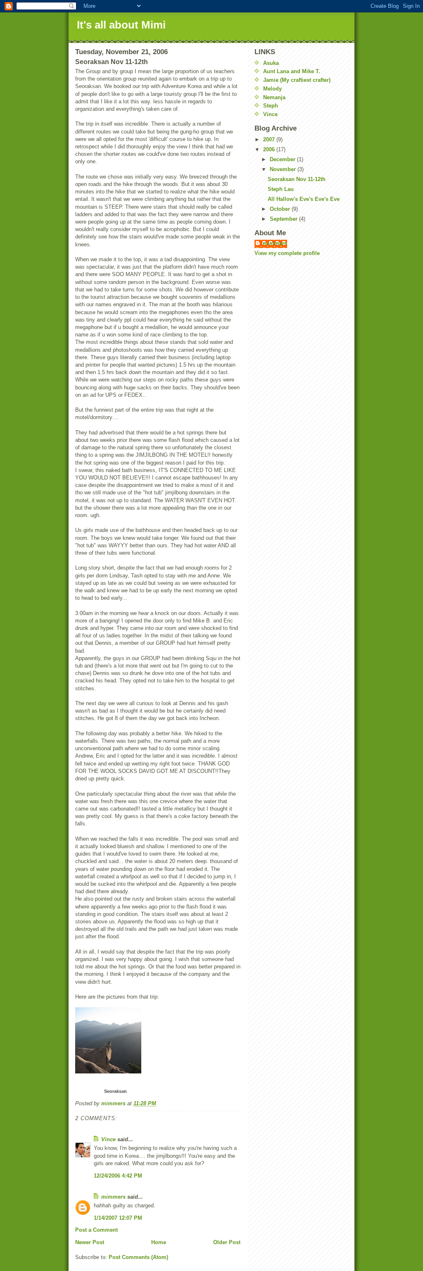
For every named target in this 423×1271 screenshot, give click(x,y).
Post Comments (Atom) (138, 1257)
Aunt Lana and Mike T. (291, 71)
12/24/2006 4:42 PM (118, 1176)
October (281, 209)
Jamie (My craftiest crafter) (296, 80)
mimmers (113, 1197)
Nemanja (274, 97)
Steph (270, 106)
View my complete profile (287, 253)
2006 (269, 149)
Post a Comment (96, 1230)
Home (158, 1242)
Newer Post (89, 1242)
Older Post (226, 1242)
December (283, 159)
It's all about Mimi (121, 25)
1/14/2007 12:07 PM (118, 1218)
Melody (272, 89)
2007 (269, 139)
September (284, 219)
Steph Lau (281, 189)
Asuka (271, 63)
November (283, 169)
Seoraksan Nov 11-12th (297, 179)
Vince (108, 1139)
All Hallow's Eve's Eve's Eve (304, 199)
